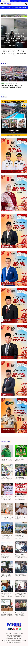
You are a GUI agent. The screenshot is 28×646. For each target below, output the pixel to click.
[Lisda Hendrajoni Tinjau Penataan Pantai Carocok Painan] (21, 470)
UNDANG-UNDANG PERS (14, 636)
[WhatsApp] (20, 629)
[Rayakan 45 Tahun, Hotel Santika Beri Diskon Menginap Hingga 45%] (21, 528)
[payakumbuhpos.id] (7, 4)
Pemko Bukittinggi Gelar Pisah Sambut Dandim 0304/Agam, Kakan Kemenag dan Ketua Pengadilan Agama (20, 614)
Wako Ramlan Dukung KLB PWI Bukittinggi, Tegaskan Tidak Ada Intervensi (20, 595)
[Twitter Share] (1, 324)
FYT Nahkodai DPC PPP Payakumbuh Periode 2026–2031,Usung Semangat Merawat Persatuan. (20, 459)
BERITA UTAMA (14, 30)
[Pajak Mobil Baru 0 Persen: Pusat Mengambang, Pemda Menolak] (14, 73)
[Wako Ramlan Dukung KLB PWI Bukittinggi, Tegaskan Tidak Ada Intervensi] (21, 586)
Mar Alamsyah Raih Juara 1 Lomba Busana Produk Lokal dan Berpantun (6, 498)
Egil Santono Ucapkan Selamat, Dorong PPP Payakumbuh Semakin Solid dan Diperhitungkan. (6, 459)
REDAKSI (8, 633)
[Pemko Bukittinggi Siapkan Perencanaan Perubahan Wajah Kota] (7, 605)
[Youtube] (17, 629)
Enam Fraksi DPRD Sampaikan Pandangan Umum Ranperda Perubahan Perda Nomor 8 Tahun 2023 (20, 575)
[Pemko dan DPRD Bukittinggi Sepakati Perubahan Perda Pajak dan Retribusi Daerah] (21, 547)
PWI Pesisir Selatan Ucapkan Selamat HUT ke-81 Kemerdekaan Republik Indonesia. (20, 498)
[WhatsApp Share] (1, 317)
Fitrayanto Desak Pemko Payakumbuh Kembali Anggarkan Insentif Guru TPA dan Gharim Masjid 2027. (20, 517)
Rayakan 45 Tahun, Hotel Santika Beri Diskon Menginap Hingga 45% (19, 537)
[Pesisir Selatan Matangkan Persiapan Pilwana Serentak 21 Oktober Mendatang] (7, 470)
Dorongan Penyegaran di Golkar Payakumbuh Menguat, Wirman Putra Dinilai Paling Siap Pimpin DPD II (14, 38)
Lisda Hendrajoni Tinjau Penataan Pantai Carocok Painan (20, 479)
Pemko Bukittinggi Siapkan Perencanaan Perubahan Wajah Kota (6, 614)
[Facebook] (8, 629)
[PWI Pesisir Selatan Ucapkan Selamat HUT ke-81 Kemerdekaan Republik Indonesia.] (21, 489)
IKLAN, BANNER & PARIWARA (14, 638)
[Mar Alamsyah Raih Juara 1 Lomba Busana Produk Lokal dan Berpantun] (7, 489)
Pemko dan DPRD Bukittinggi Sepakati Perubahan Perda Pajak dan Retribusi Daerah (20, 556)
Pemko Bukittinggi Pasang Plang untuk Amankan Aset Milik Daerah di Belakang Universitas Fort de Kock (6, 575)
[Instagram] (14, 629)
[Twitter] (11, 629)
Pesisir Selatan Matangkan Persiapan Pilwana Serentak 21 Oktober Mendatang (6, 479)
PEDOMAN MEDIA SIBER (14, 635)
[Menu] (2, 4)
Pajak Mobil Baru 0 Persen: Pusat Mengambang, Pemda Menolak (11, 86)
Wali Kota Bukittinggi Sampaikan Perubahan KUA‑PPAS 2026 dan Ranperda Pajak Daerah (7, 595)
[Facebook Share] (1, 320)
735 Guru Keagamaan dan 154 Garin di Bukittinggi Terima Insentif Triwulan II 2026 (6, 556)
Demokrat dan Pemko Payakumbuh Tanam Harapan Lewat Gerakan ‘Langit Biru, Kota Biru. (6, 537)
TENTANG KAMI (17, 633)
